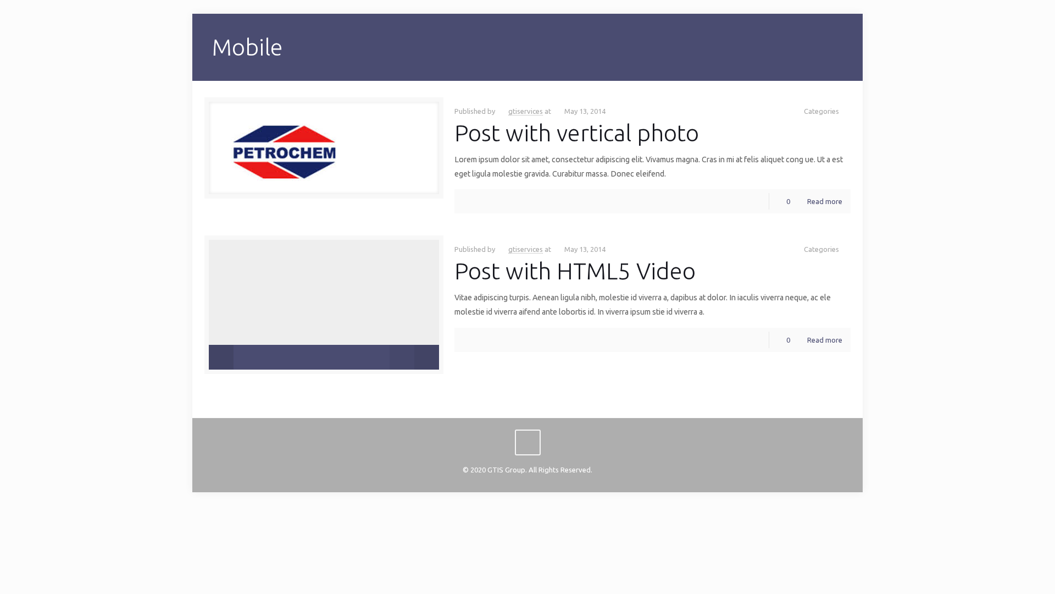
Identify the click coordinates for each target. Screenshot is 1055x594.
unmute (396, 357)
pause (221, 357)
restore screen (426, 357)
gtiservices (525, 111)
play (324, 288)
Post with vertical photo (576, 133)
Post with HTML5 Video (575, 271)
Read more (824, 201)
